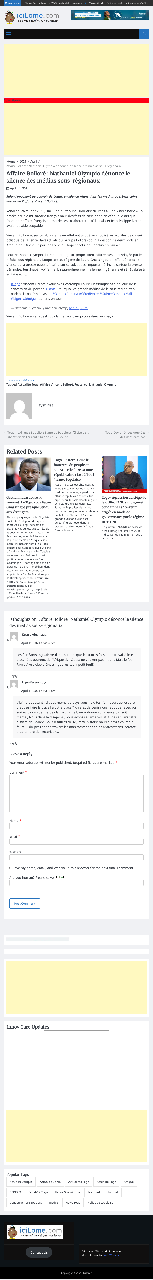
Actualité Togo (28, 384)
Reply (13, 676)
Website (15, 852)
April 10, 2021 (78, 308)
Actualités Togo (78, 1182)
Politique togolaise (100, 1202)
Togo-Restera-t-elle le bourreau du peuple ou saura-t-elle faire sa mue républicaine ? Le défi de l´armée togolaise (74, 470)
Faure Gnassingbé (67, 1192)
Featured (81, 384)
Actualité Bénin (50, 1182)
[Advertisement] (76, 70)
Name (15, 820)
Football (112, 1192)
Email (14, 836)
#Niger (16, 298)
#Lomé (50, 288)
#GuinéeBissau (111, 293)
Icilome (87, 1273)
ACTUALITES (12, 380)
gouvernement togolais (26, 1202)
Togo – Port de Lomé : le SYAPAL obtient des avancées (45, 3)
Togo (31, 380)
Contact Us (39, 1252)
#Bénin (58, 293)
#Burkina (71, 293)
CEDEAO (15, 1192)
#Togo (15, 284)
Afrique (129, 1182)
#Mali (127, 293)
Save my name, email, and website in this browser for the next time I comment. (73, 867)
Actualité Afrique (21, 1182)
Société (23, 380)
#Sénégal (29, 298)
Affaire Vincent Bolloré (56, 384)
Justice (53, 1202)
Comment (18, 772)
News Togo (72, 1202)
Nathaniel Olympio (102, 384)
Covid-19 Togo (38, 1192)
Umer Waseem (110, 1255)
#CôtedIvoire (89, 293)
